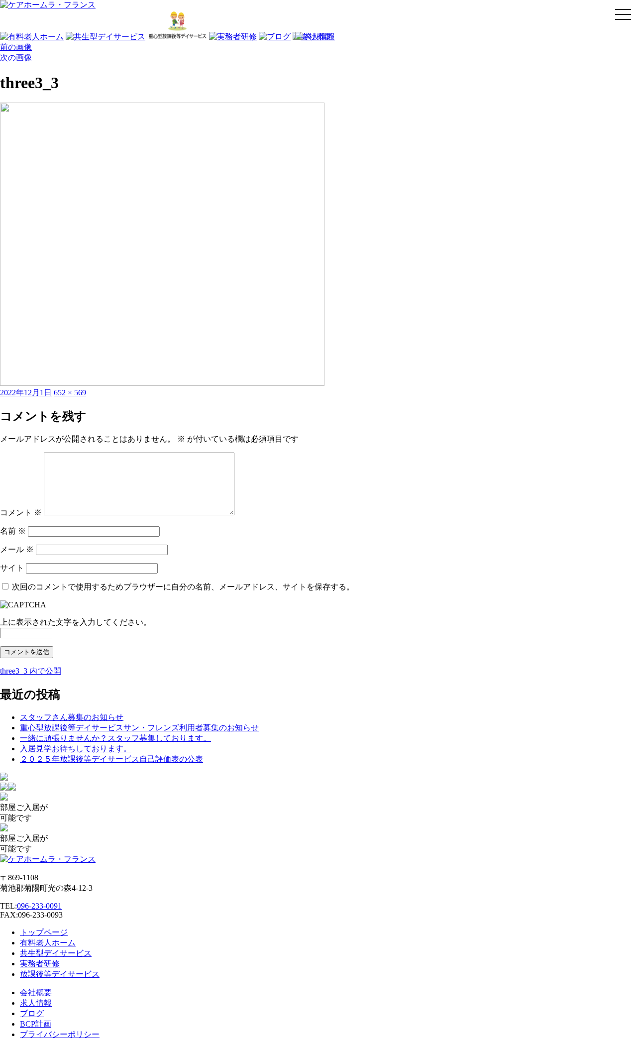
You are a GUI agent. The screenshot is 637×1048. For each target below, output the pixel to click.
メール (17, 549)
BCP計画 (35, 1024)
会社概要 (36, 992)
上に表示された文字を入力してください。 (75, 622)
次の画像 (16, 57)
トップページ (44, 932)
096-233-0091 (39, 906)
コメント (21, 512)
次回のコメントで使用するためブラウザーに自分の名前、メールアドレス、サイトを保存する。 (183, 586)
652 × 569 (70, 392)
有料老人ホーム (48, 942)
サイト (12, 568)
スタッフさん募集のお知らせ (71, 717)
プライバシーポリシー (60, 1034)
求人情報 (36, 1003)
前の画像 (16, 47)
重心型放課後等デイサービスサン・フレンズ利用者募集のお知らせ (139, 727)
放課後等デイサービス (60, 974)
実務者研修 (40, 963)
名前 (13, 531)
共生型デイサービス (56, 953)
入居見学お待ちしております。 (75, 748)
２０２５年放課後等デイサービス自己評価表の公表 (111, 759)
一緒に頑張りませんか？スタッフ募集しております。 (115, 738)
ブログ (32, 1013)
